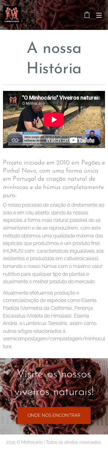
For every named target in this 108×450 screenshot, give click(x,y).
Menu (99, 15)
